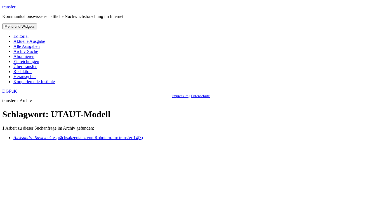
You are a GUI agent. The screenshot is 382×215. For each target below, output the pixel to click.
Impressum (180, 96)
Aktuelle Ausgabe (29, 41)
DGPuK (9, 91)
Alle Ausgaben (26, 46)
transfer (8, 6)
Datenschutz (200, 96)
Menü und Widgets (19, 26)
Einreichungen (26, 61)
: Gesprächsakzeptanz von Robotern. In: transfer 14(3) (78, 137)
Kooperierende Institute (34, 81)
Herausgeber (24, 76)
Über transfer (25, 66)
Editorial (21, 36)
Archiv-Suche (25, 51)
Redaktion (22, 71)
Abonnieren (23, 56)
